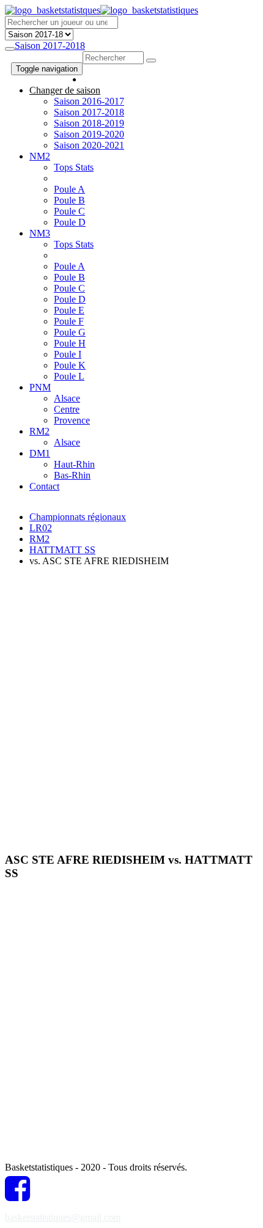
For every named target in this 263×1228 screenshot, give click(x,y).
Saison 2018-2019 (89, 123)
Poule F (69, 321)
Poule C (69, 211)
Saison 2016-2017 (89, 101)
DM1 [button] (39, 453)
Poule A (69, 189)
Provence (72, 420)
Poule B (69, 200)
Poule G (70, 332)
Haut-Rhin (74, 464)
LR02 (40, 528)
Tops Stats (74, 167)
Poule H (70, 343)
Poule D (70, 222)
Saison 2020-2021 (89, 145)
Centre (67, 409)
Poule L (69, 376)
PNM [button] (40, 387)
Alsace (67, 398)
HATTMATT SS (62, 550)
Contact (44, 486)
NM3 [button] (39, 233)
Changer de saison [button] (64, 90)
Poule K (70, 365)
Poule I (67, 354)
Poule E (69, 310)
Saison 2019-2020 (89, 134)
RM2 (39, 539)
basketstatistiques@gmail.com (62, 1217)
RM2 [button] (39, 431)
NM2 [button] (39, 156)
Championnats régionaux (77, 517)
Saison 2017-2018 (50, 45)
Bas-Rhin (72, 475)
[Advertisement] (131, 707)
